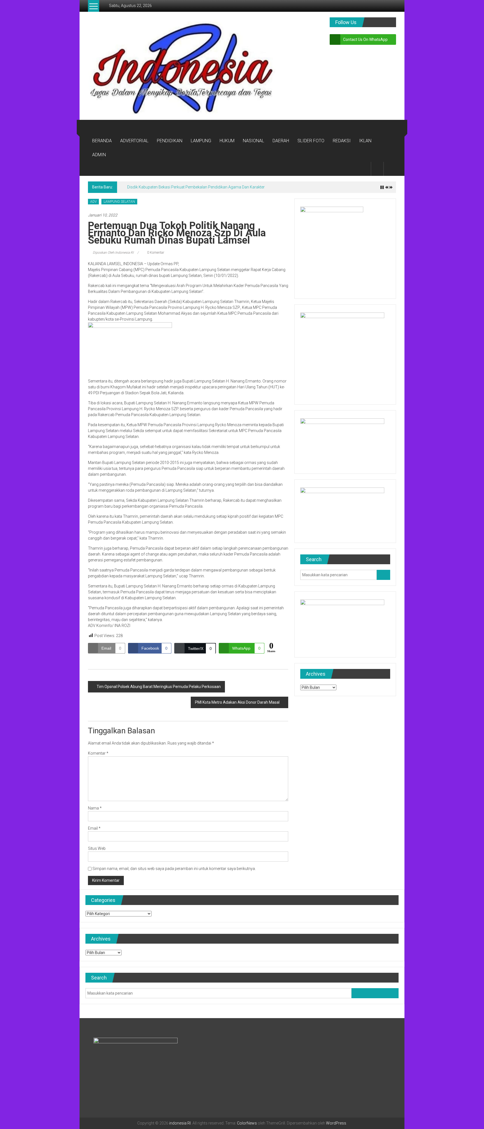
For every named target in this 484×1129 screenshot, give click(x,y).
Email (94, 828)
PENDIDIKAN (169, 140)
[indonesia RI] (94, 127)
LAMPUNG (201, 140)
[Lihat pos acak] (390, 169)
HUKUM (227, 140)
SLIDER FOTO (310, 140)
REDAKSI (342, 140)
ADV (93, 202)
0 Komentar (155, 253)
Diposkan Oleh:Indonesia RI (113, 253)
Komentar (98, 753)
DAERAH (281, 140)
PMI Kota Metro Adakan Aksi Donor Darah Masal (237, 702)
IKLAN (365, 140)
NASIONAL (253, 140)
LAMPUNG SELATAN (119, 202)
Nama (95, 808)
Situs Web (97, 848)
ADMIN (99, 154)
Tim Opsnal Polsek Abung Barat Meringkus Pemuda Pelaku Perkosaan (159, 686)
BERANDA (102, 140)
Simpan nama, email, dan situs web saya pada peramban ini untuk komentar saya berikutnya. (174, 868)
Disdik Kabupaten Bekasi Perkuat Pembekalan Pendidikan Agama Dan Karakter (196, 187)
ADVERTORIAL (134, 140)
